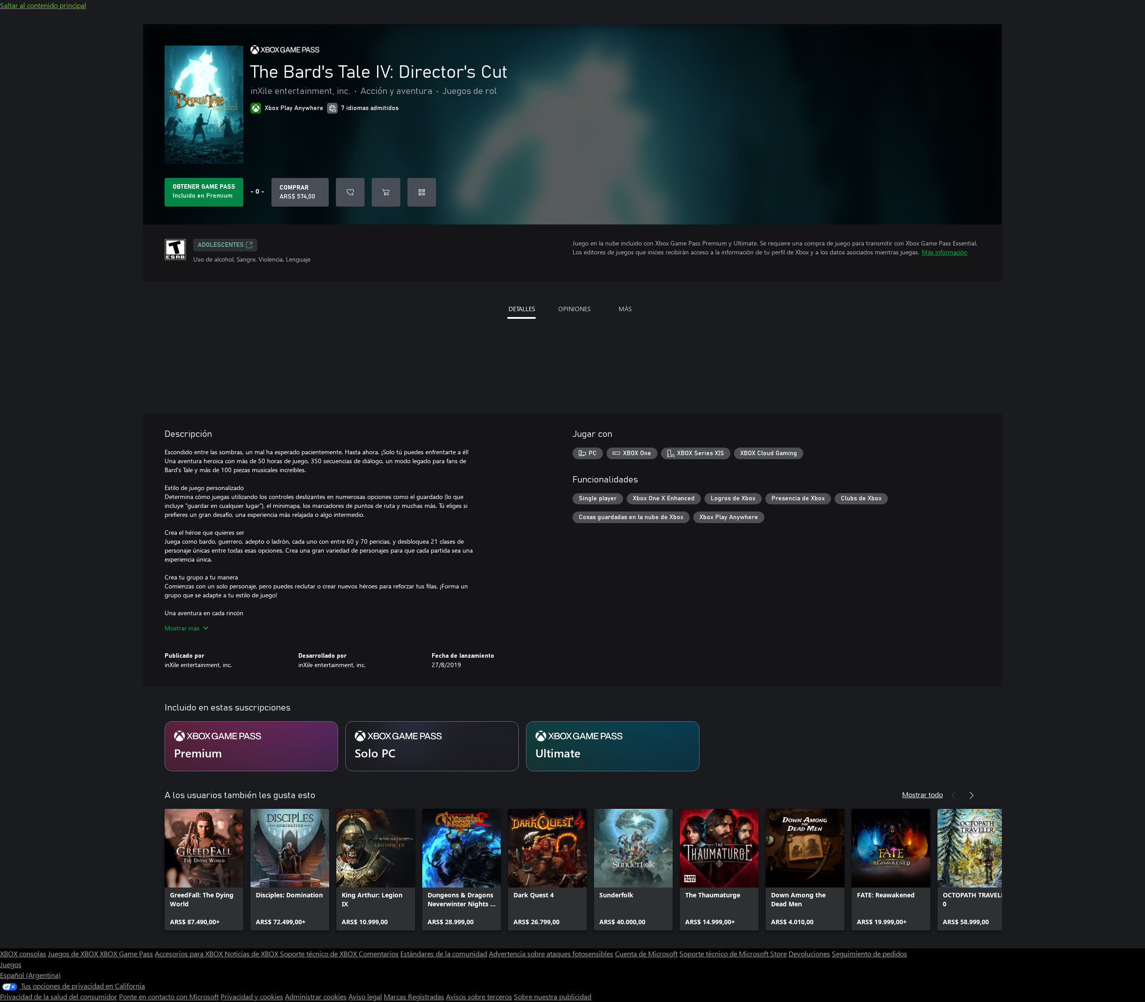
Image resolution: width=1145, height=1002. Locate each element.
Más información (944, 252)
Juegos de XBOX (74, 953)
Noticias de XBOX (252, 953)
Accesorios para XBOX (190, 953)
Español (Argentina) (30, 975)
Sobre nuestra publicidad (552, 996)
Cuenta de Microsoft (646, 953)
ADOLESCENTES (221, 245)
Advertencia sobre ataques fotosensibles (551, 953)
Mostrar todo (922, 794)
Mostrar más (182, 628)
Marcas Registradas (414, 996)
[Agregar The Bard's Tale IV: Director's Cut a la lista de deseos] (350, 192)
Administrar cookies (316, 996)
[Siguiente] (971, 795)
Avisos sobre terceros (479, 996)
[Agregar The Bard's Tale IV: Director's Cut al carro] (386, 192)
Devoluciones (809, 953)
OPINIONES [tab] (574, 308)
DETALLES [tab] (522, 308)
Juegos (10, 964)
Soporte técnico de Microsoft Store (733, 953)
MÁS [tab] (625, 308)
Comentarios (379, 953)
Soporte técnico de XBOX (319, 953)
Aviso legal (365, 996)
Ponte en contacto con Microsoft (169, 996)
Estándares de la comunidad (443, 953)
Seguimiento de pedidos (869, 953)
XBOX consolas (23, 953)
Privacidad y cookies (252, 996)
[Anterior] (954, 795)
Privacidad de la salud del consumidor (58, 996)
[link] (204, 869)
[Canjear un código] (421, 192)
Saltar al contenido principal (43, 5)
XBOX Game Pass (126, 953)
